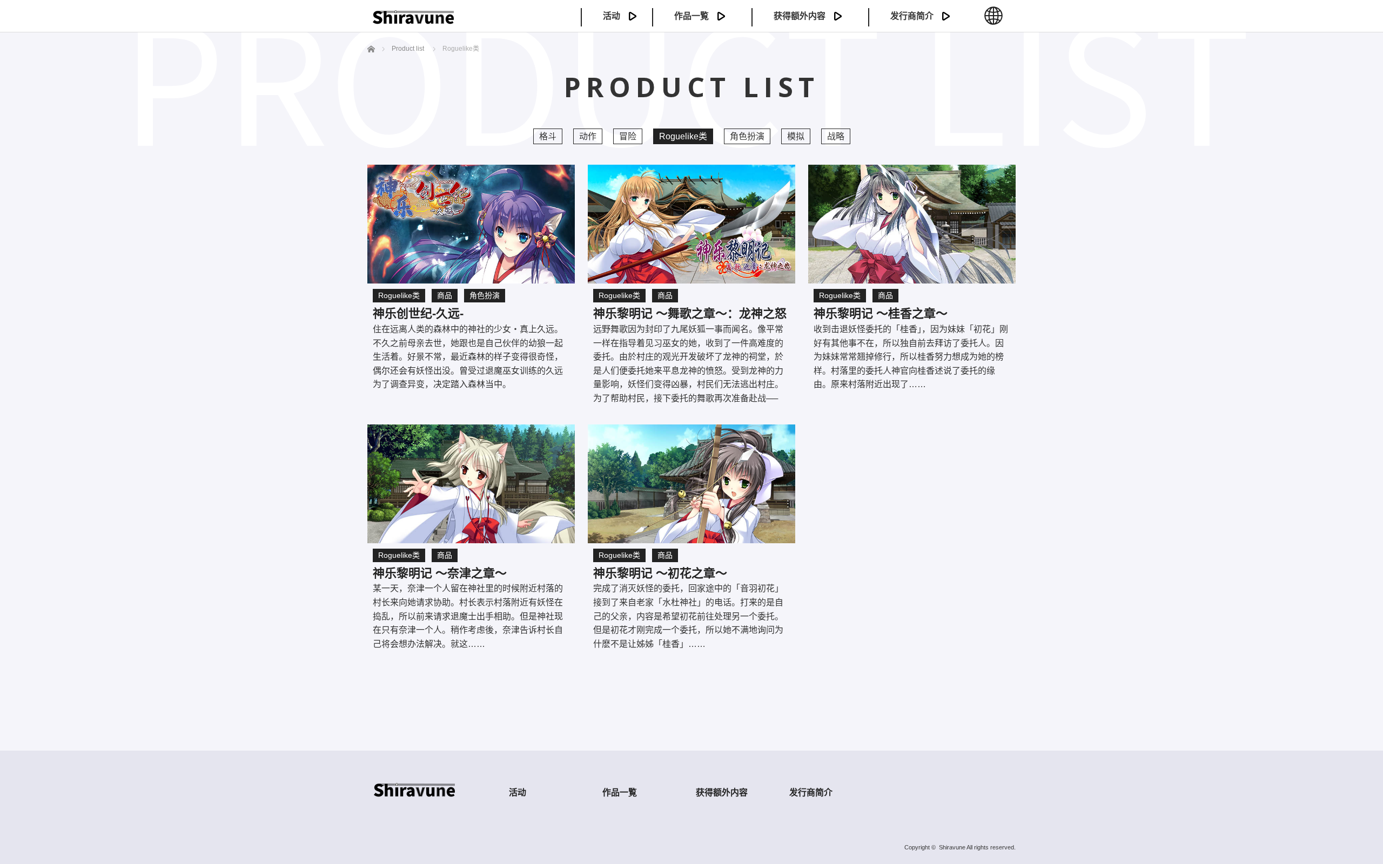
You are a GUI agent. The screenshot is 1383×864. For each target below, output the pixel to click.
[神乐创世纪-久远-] (471, 224)
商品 (444, 295)
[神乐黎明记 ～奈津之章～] (471, 483)
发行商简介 (912, 16)
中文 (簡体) (993, 21)
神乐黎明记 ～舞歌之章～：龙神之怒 (690, 313)
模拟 (795, 136)
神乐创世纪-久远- (418, 313)
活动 (611, 16)
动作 (587, 136)
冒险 (627, 136)
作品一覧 (691, 16)
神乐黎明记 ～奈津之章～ (440, 573)
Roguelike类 (399, 295)
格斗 (547, 136)
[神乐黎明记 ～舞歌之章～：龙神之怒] (691, 224)
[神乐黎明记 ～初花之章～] (691, 483)
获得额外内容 (799, 16)
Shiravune (952, 847)
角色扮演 (747, 136)
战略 (835, 136)
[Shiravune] (413, 20)
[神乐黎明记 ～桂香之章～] (912, 224)
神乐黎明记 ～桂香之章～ (881, 313)
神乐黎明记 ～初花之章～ (660, 573)
